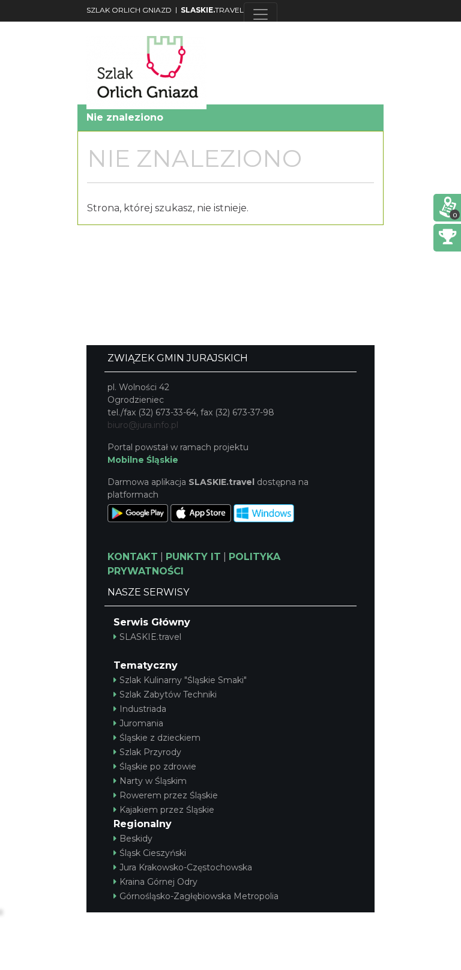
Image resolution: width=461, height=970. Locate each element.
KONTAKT (132, 556)
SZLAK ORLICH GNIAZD (129, 9)
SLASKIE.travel (150, 636)
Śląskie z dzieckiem (159, 737)
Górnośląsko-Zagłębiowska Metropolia (199, 896)
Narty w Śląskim (153, 781)
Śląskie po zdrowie (157, 766)
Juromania (141, 723)
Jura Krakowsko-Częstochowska (185, 867)
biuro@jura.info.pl (142, 425)
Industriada (142, 708)
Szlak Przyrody (150, 752)
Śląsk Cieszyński (152, 853)
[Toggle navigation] (260, 14)
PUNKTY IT (193, 556)
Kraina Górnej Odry (158, 881)
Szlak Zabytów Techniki (168, 694)
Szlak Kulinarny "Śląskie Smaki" (183, 680)
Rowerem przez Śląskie (168, 795)
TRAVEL (212, 9)
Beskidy (135, 838)
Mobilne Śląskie (142, 459)
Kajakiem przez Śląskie (166, 809)
